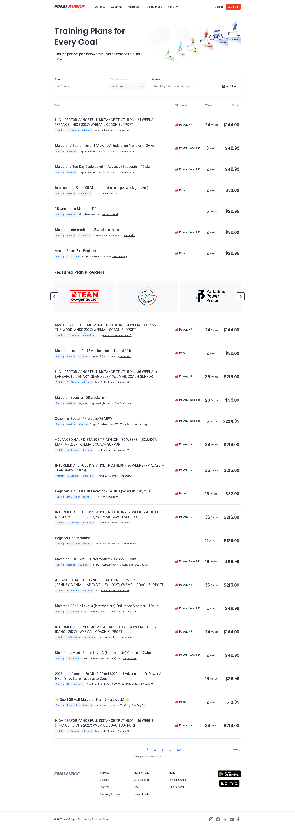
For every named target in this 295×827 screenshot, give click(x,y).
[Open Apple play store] (229, 783)
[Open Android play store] (229, 775)
